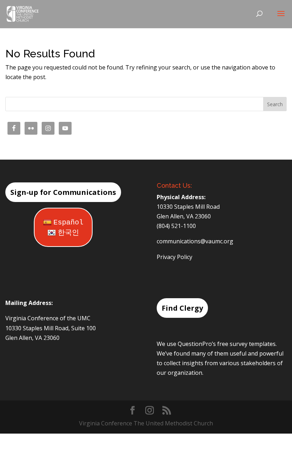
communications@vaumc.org (195, 241)
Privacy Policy (174, 257)
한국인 (68, 233)
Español (68, 222)
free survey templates (246, 344)
